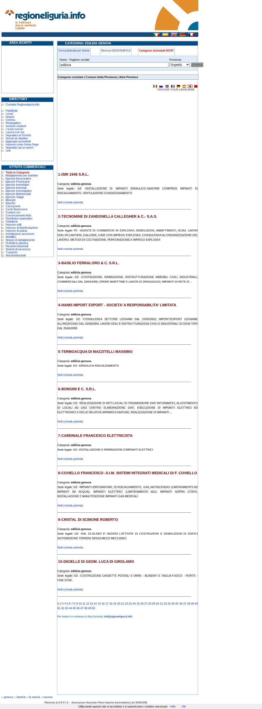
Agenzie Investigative (18, 190)
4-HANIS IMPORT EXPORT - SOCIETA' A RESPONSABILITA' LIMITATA (117, 305)
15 (99, 603)
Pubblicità (11, 110)
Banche (10, 203)
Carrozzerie (13, 206)
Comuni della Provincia (101, 77)
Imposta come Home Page (22, 144)
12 (87, 603)
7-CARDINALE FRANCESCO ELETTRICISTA (95, 435)
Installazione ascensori (20, 233)
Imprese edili (13, 224)
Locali (9, 113)
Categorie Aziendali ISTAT (156, 50)
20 (118, 603)
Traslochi (11, 252)
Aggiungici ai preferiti (18, 141)
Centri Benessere (16, 209)
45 (74, 608)
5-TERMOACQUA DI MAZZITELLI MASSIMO (95, 352)
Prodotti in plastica (17, 243)
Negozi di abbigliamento (20, 239)
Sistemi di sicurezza (18, 249)
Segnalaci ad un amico (20, 147)
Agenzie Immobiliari (17, 184)
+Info (172, 706)
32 (165, 603)
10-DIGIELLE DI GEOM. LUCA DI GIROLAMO (96, 561)
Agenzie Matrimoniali (18, 193)
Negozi (10, 116)
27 (145, 603)
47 (81, 608)
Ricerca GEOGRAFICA (115, 50)
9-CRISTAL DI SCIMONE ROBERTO (88, 519)
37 (184, 603)
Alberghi (10, 200)
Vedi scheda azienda (70, 202)
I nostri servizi (14, 129)
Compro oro (13, 212)
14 (95, 603)
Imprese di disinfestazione (22, 227)
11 (83, 603)
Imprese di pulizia (16, 230)
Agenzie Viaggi (14, 196)
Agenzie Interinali (15, 187)
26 (142, 603)
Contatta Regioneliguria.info (22, 104)
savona (47, 697)
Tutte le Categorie (17, 172)
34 (172, 603)
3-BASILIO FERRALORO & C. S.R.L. (88, 263)
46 (78, 608)
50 (93, 608)
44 (70, 608)
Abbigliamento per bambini (21, 175)
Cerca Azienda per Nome (74, 50)
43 (66, 608)
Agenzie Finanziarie (17, 181)
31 (161, 603)
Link (8, 150)
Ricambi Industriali (17, 246)
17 (106, 603)
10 (80, 603)
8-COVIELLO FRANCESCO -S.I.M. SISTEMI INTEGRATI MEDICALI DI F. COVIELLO (127, 473)
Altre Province (128, 77)
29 (153, 603)
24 (134, 603)
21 (122, 603)
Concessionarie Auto (18, 215)
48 (85, 608)
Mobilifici (11, 236)
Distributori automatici (19, 218)
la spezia (34, 697)
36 (180, 603)
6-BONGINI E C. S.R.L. (77, 389)
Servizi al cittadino (17, 138)
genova (8, 697)
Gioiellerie (12, 221)
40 (196, 603)
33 (169, 603)
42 (62, 608)
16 (103, 603)
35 (176, 603)
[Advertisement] (100, 131)
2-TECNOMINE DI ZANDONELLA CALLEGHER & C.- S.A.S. (107, 216)
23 (130, 603)
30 (157, 603)
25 (138, 603)
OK (184, 706)
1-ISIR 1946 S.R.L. (73, 174)
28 (149, 603)
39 (192, 603)
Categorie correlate (70, 77)
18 (110, 603)
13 (91, 603)
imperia (21, 697)
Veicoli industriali (16, 255)
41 (58, 608)
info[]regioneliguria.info (118, 616)
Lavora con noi (15, 132)
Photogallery (13, 122)
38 (188, 603)
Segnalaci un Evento (18, 135)
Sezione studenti (16, 126)
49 (89, 608)
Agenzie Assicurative (18, 178)
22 (126, 603)
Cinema (10, 119)
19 (114, 603)
